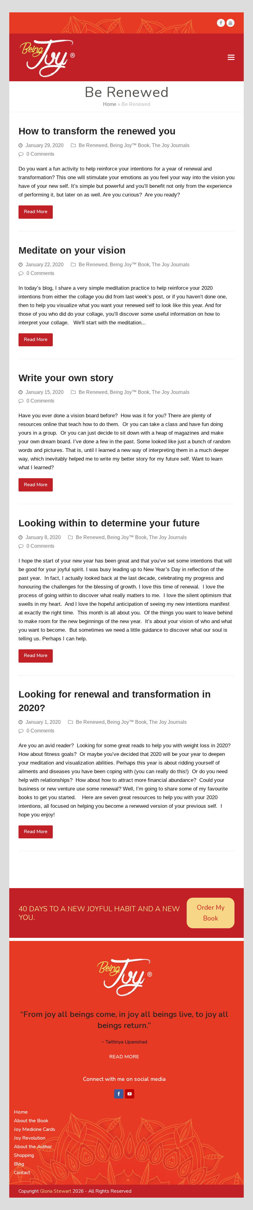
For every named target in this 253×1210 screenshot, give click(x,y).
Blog (19, 1164)
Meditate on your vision (72, 250)
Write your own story (66, 378)
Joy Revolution (29, 1138)
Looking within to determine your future (109, 523)
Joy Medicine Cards (34, 1129)
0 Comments (40, 154)
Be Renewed (93, 145)
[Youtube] (129, 1094)
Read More (36, 211)
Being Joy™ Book (129, 145)
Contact (22, 1172)
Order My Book (211, 913)
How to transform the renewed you (97, 131)
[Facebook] (118, 1094)
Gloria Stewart (55, 1191)
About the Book (31, 1120)
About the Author (33, 1146)
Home (109, 104)
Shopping (24, 1155)
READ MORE (124, 1056)
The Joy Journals (170, 145)
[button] (231, 57)
